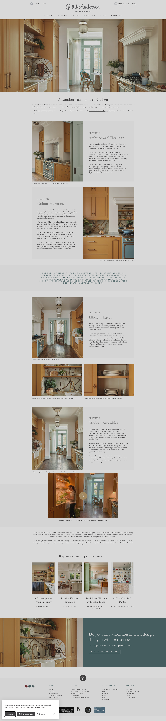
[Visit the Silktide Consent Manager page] (53, 714)
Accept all (10, 714)
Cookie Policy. (40, 707)
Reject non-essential (26, 714)
